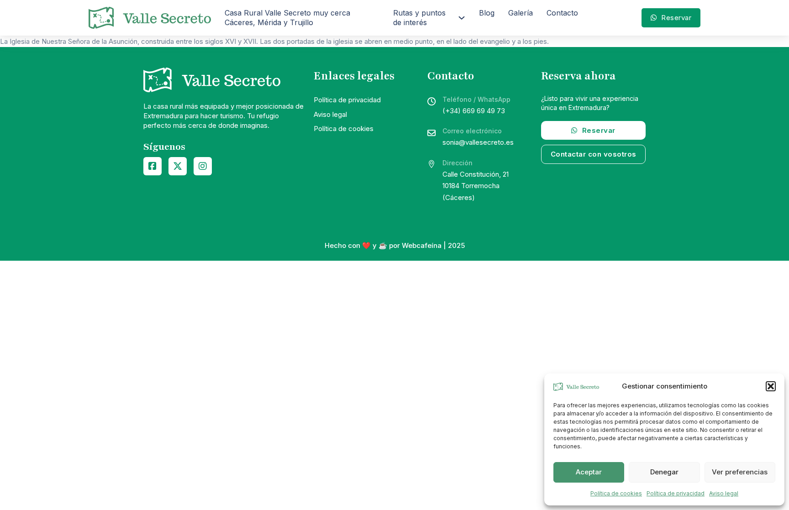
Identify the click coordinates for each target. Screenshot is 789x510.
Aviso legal (723, 493)
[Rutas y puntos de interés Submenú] (461, 17)
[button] (770, 386)
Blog (486, 12)
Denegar (664, 472)
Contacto (562, 12)
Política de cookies (616, 493)
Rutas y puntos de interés (419, 17)
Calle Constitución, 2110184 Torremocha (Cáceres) (475, 186)
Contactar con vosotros (593, 154)
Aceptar (589, 472)
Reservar (676, 17)
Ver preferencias (740, 472)
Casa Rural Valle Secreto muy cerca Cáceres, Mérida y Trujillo (287, 17)
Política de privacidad (676, 493)
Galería (520, 12)
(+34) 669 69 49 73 (473, 110)
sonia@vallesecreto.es (478, 142)
